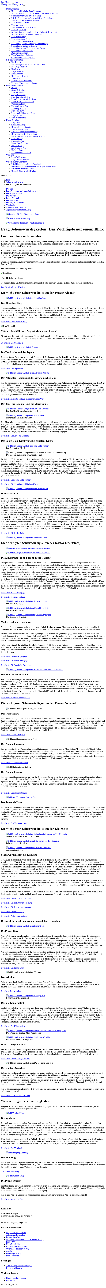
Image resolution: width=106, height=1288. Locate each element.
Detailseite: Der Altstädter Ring (13, 322)
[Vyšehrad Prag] (15, 1113)
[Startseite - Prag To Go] (12, 4)
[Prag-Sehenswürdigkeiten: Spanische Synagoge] (28, 615)
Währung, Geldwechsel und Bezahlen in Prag (25, 1239)
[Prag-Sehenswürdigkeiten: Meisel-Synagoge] (27, 608)
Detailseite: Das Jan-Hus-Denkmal (15, 436)
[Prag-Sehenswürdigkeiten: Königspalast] (25, 995)
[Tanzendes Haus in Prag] (21, 797)
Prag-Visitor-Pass (13, 1237)
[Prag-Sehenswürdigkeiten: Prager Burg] (25, 926)
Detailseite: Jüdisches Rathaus (13, 597)
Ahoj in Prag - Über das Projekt (19, 1266)
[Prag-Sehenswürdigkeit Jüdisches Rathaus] (28, 553)
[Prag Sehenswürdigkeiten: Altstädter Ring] (26, 298)
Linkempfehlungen (14, 1268)
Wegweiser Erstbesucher (16, 1232)
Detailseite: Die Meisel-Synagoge (14, 661)
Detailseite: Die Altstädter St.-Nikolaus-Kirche (20, 484)
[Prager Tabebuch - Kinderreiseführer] (25, 223)
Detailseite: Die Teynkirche (12, 368)
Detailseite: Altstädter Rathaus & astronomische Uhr (22, 399)
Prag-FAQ (10, 1242)
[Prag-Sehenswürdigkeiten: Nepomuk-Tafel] (26, 537)
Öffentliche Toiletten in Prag (17, 1249)
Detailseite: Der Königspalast (13, 1026)
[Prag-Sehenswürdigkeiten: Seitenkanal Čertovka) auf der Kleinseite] (36, 834)
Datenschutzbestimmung (16, 1278)
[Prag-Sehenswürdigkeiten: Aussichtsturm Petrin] (28, 847)
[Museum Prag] (15, 1176)
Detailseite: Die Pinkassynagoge (14, 656)
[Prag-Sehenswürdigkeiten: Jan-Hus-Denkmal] (27, 409)
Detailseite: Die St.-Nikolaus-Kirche (16, 898)
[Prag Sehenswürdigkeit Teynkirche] (23, 347)
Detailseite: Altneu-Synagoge (13, 592)
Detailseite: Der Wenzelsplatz (13, 734)
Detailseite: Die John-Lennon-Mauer (16, 907)
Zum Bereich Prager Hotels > (13, 287)
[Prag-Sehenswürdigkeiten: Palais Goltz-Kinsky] (27, 446)
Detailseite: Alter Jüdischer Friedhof (15, 698)
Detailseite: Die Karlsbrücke (12, 533)
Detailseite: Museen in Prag (12, 1199)
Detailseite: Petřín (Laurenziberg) (14, 916)
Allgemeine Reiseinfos (15, 1235)
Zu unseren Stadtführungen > (13, 343)
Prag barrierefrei (12, 1256)
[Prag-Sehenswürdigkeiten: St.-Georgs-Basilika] (28, 1037)
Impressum (10, 1280)
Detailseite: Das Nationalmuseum (14, 762)
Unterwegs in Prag (13, 1253)
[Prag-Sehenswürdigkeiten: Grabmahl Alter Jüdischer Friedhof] (34, 669)
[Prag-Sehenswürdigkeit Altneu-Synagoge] (28, 548)
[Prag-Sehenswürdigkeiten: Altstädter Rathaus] (27, 373)
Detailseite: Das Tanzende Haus (14, 823)
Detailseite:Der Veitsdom (11, 991)
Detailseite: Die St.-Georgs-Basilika (15, 1058)
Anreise (9, 1251)
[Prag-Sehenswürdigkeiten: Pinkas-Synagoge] (27, 601)
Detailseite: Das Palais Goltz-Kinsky (16, 480)
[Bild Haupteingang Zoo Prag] (17, 1152)
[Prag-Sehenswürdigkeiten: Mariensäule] (25, 415)
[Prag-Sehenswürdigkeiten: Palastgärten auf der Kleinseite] (32, 841)
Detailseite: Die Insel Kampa (12, 911)
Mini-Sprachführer (13, 1244)
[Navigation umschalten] (24, 5)
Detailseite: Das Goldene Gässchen (15, 1095)
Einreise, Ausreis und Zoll (16, 1246)
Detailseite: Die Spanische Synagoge (16, 665)
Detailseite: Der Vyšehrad (11, 1148)
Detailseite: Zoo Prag (10, 1171)
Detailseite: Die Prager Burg (12, 968)
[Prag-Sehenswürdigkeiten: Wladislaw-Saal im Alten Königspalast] (36, 1030)
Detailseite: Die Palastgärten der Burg (16, 903)
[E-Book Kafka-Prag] (18, 218)
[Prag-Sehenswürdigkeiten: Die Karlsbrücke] (27, 488)
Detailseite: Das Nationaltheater (14, 793)
